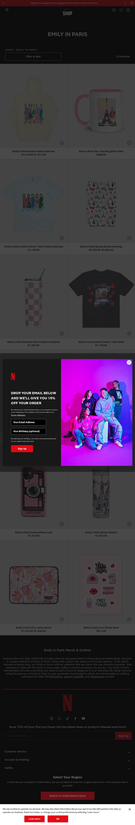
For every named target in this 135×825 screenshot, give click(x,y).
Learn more (34, 818)
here (37, 812)
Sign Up (22, 448)
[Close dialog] (129, 362)
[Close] (129, 809)
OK (57, 818)
